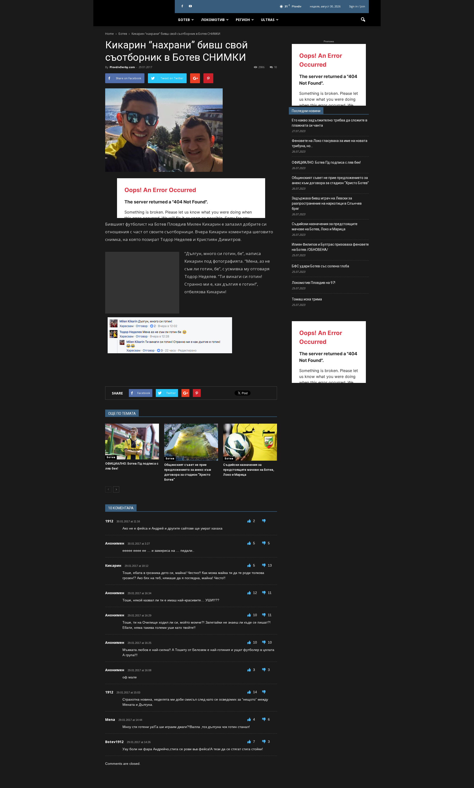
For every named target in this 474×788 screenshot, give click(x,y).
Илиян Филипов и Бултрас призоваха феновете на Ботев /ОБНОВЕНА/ (330, 247)
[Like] (249, 521)
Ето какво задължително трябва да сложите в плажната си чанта (329, 122)
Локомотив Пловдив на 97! (313, 283)
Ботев (184, 19)
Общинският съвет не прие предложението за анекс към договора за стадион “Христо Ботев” (330, 180)
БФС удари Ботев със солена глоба (320, 266)
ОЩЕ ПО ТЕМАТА (122, 413)
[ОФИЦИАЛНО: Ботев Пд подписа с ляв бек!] (132, 441)
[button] (363, 20)
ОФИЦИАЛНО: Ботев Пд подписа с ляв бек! (326, 162)
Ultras (268, 19)
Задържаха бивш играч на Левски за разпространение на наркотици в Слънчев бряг (327, 203)
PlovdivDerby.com (122, 67)
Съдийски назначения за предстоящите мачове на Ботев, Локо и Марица (248, 469)
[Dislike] (264, 521)
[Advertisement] (142, 283)
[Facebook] (182, 6)
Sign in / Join (357, 6)
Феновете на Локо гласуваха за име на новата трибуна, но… (329, 143)
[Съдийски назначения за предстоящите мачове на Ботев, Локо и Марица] (250, 442)
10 (275, 67)
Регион (243, 19)
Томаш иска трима (307, 299)
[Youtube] (190, 6)
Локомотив (213, 19)
